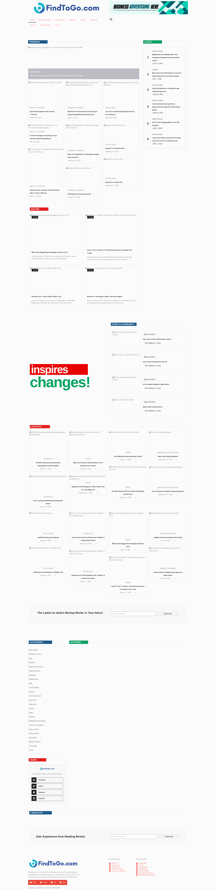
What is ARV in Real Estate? (152, 407)
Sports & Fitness (45, 25)
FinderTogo (32, 888)
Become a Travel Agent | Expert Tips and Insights (104, 296)
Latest (88, 459)
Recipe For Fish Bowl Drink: (115, 148)
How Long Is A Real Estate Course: (155, 362)
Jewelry (155, 69)
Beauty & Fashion (37, 108)
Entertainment (59, 20)
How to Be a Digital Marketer (168, 456)
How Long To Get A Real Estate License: (157, 339)
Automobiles (35, 72)
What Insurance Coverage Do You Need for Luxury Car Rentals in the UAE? (56, 75)
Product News (157, 51)
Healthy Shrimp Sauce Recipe (48, 537)
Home (32, 20)
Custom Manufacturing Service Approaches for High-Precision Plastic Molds (166, 107)
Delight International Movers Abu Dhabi (168, 537)
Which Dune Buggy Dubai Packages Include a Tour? (50, 252)
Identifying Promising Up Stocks (79, 194)
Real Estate (149, 334)
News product (157, 119)
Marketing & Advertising (168, 453)
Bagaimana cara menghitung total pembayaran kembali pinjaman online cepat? (165, 57)
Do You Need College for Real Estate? (156, 384)
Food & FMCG (110, 108)
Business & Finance (44, 20)
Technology (48, 459)
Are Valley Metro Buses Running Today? (128, 456)
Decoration (72, 20)
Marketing (93, 20)
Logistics (83, 20)
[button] (111, 19)
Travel (57, 25)
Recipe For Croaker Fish (113, 182)
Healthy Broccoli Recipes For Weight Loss (48, 572)
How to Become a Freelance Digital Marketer (168, 491)
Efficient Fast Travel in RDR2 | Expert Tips (46, 296)
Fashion (32, 25)
